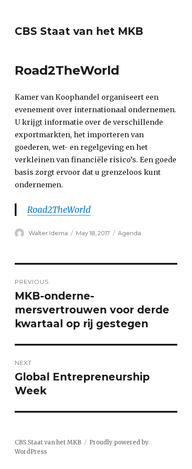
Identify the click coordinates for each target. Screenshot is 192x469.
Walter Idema (48, 233)
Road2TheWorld (59, 209)
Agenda (129, 233)
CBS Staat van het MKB (79, 31)
